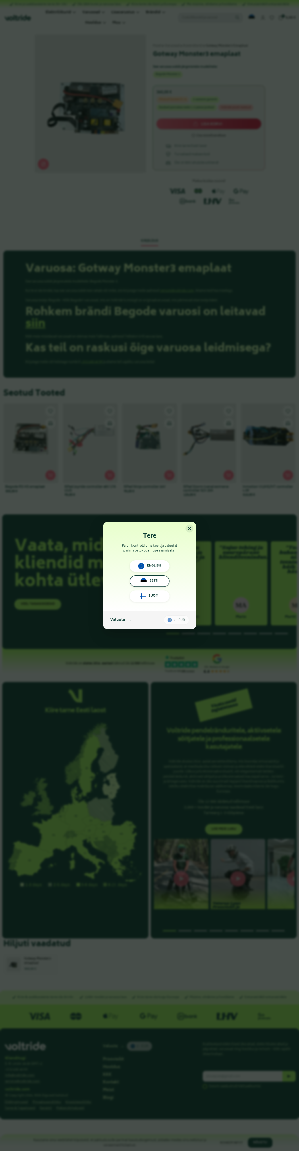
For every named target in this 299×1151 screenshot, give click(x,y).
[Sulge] (189, 528)
